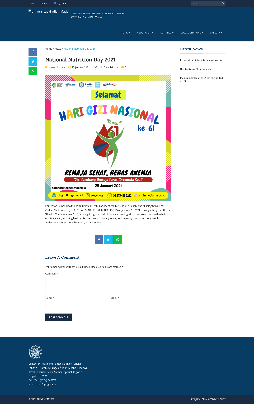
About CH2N (144, 32)
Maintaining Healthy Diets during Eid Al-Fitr (201, 79)
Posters (60, 67)
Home (124, 32)
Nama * (49, 297)
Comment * (52, 273)
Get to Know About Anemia (195, 69)
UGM (32, 3)
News (58, 48)
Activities (166, 32)
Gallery (215, 32)
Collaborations (190, 32)
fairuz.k (114, 67)
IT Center (43, 3)
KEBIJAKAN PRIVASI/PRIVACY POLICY (208, 399)
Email (114, 297)
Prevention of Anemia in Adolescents (201, 60)
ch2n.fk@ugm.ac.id (46, 384)
